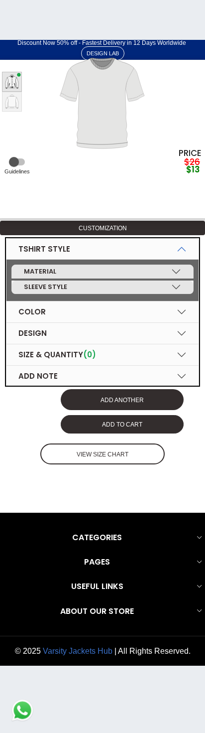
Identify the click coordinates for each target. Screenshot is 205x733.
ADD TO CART (122, 424)
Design (32, 333)
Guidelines (17, 171)
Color (32, 311)
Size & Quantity (57, 354)
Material (40, 271)
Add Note (38, 376)
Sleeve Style (45, 287)
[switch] (17, 161)
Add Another (122, 400)
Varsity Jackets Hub (77, 651)
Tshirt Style (44, 249)
